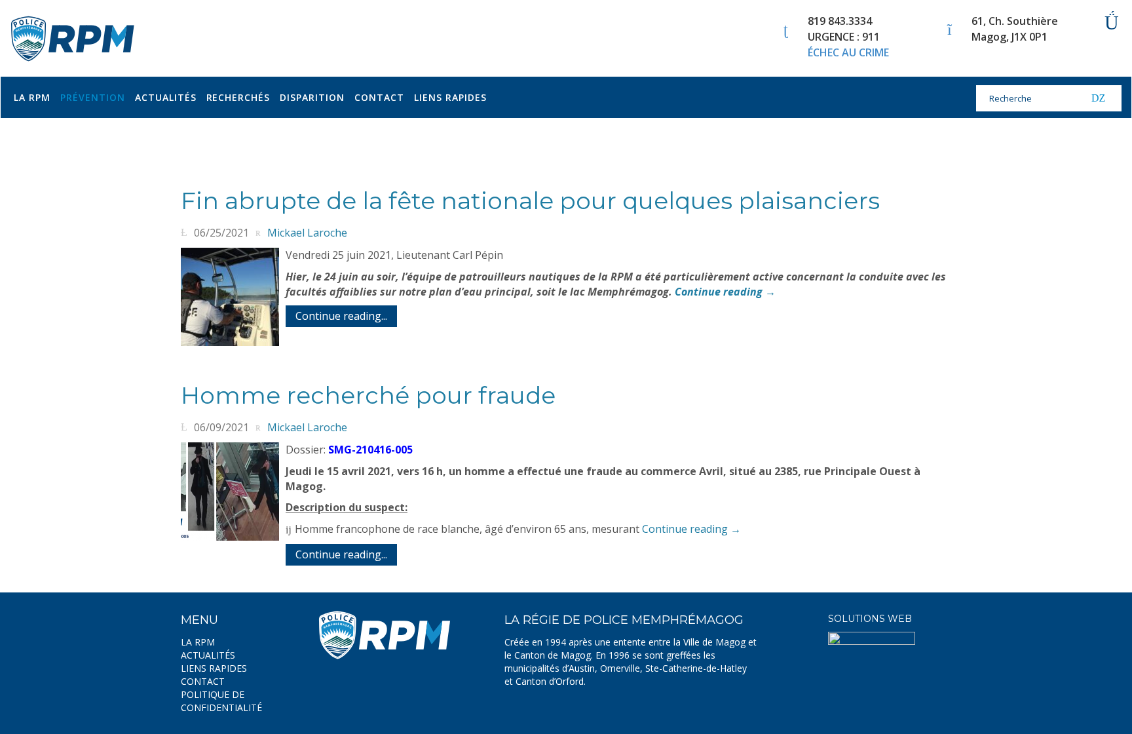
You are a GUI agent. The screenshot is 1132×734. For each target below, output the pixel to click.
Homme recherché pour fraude (368, 395)
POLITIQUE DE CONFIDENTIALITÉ (221, 701)
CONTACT (203, 681)
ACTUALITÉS (208, 655)
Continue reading (725, 291)
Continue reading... (341, 316)
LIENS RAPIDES (214, 668)
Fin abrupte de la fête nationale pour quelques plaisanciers (530, 200)
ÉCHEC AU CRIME (848, 52)
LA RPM (198, 642)
